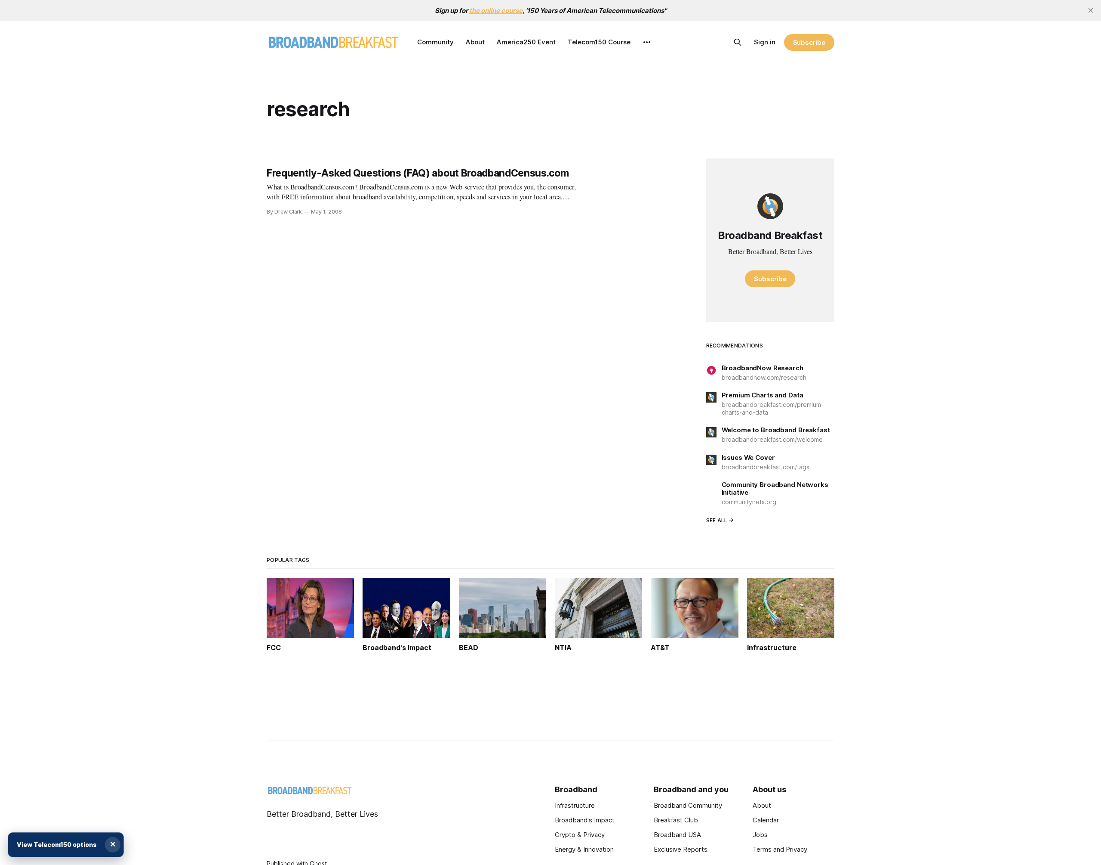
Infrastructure (575, 805)
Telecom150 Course (599, 42)
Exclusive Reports (680, 849)
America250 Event (526, 42)
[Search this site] (737, 42)
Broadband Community (688, 805)
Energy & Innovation (584, 849)
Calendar (766, 820)
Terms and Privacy (780, 849)
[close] (1091, 10)
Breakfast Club (676, 820)
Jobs (760, 835)
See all (717, 520)
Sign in (764, 42)
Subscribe (809, 42)
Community (435, 42)
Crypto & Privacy (580, 835)
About (475, 42)
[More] (647, 42)
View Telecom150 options (57, 844)
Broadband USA (677, 835)
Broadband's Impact (585, 820)
